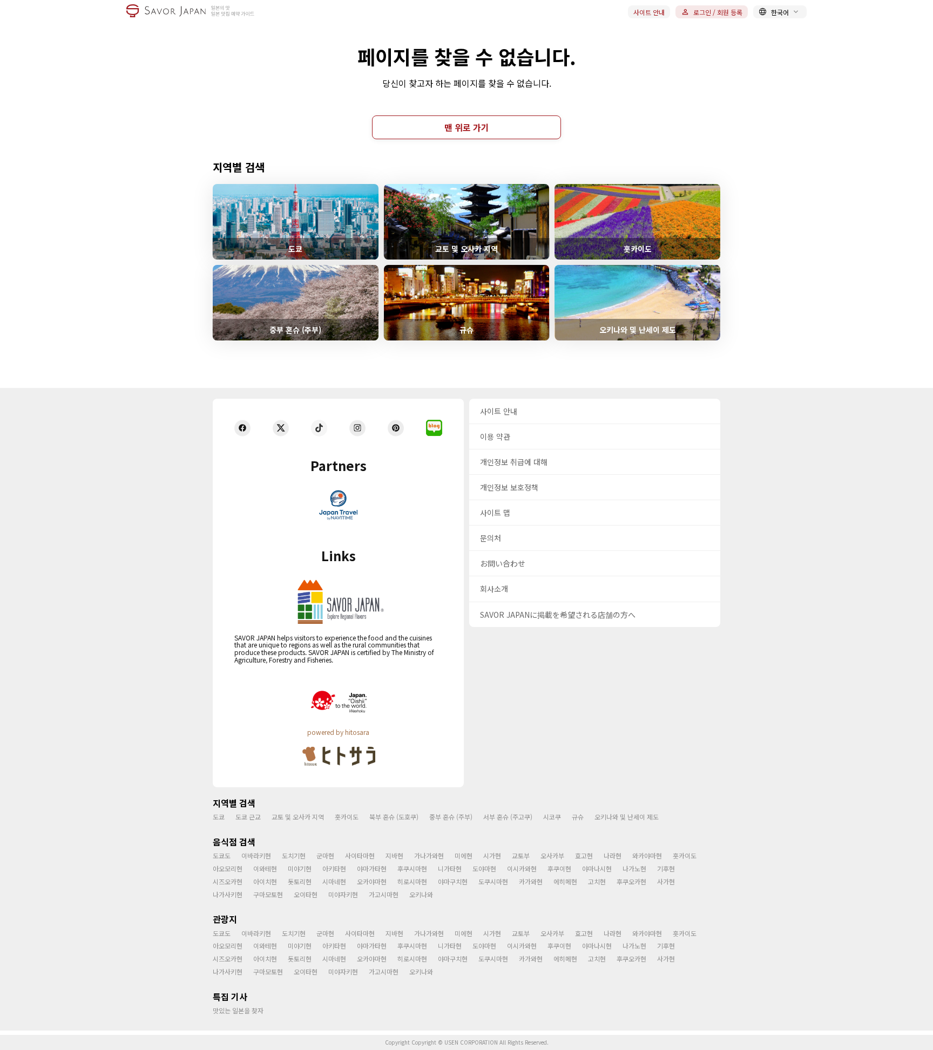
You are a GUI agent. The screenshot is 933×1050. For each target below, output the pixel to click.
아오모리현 (227, 868)
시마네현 (334, 881)
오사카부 (552, 855)
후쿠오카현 (631, 881)
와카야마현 (647, 855)
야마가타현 (372, 868)
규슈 (578, 816)
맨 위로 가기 (466, 127)
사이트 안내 (649, 12)
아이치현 (265, 881)
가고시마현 (383, 894)
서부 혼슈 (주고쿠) (507, 816)
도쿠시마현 (493, 881)
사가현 (666, 881)
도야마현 (484, 868)
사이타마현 (360, 855)
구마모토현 (268, 894)
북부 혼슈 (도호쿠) (393, 816)
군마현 (325, 855)
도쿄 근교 (248, 816)
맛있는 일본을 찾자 (238, 1010)
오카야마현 (372, 881)
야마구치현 (453, 881)
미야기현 (300, 868)
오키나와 (421, 894)
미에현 (463, 855)
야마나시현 (597, 868)
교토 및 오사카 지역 (298, 816)
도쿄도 (222, 855)
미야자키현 (343, 894)
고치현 (597, 881)
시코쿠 (552, 816)
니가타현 (450, 868)
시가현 (492, 855)
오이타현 (305, 894)
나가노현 (634, 868)
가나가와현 (429, 855)
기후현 (666, 868)
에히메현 (565, 881)
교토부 (521, 855)
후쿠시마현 (412, 868)
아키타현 (334, 868)
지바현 (394, 855)
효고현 (584, 855)
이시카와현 (522, 868)
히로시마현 (412, 881)
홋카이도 (347, 816)
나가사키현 (227, 894)
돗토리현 (300, 881)
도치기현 (294, 855)
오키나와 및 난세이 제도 (626, 816)
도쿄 (219, 816)
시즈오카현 (227, 881)
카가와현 (531, 881)
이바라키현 (256, 855)
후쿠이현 (559, 868)
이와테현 (265, 868)
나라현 (612, 855)
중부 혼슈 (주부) (450, 816)
